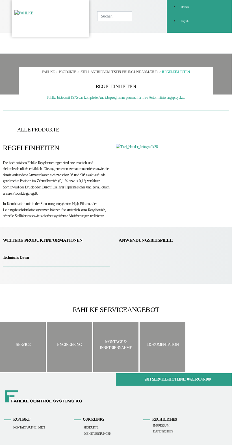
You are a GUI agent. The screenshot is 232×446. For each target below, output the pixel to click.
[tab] (56, 257)
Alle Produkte (38, 130)
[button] (174, 43)
